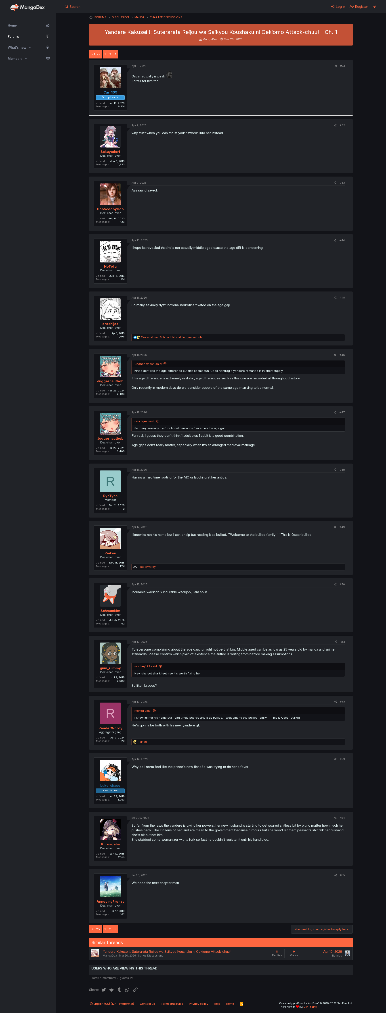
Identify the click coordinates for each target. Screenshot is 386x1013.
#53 (342, 759)
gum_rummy (110, 668)
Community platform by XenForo (316, 1003)
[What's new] (374, 6)
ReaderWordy (110, 728)
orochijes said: (144, 421)
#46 (342, 355)
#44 (342, 240)
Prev (97, 54)
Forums (13, 36)
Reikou (110, 553)
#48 (342, 469)
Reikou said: (142, 710)
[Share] (336, 66)
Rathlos (337, 955)
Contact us (147, 1003)
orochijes (110, 324)
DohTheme (310, 1006)
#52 (342, 701)
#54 (342, 818)
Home (12, 25)
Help (217, 1003)
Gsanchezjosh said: (148, 364)
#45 (342, 297)
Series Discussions (150, 955)
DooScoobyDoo (110, 209)
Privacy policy (198, 1003)
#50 (342, 584)
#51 (342, 641)
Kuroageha (110, 844)
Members (15, 58)
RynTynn (110, 496)
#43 (342, 182)
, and (171, 337)
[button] (30, 47)
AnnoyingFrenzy (110, 901)
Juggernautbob (110, 381)
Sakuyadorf (110, 152)
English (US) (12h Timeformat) (113, 1003)
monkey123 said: (145, 666)
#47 (342, 412)
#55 (342, 875)
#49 (342, 527)
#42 (342, 125)
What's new (17, 47)
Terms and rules (172, 1003)
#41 (342, 66)
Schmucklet (110, 611)
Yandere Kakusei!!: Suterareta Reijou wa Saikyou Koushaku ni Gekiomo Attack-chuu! (167, 951)
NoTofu (110, 266)
